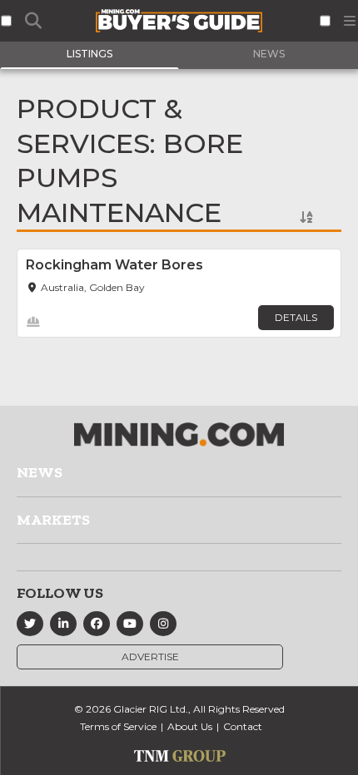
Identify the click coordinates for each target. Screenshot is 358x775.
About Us (189, 726)
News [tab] (269, 53)
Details (296, 317)
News (39, 472)
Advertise (150, 656)
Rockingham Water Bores (114, 265)
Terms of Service (118, 726)
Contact (242, 726)
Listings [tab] (89, 53)
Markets (53, 520)
